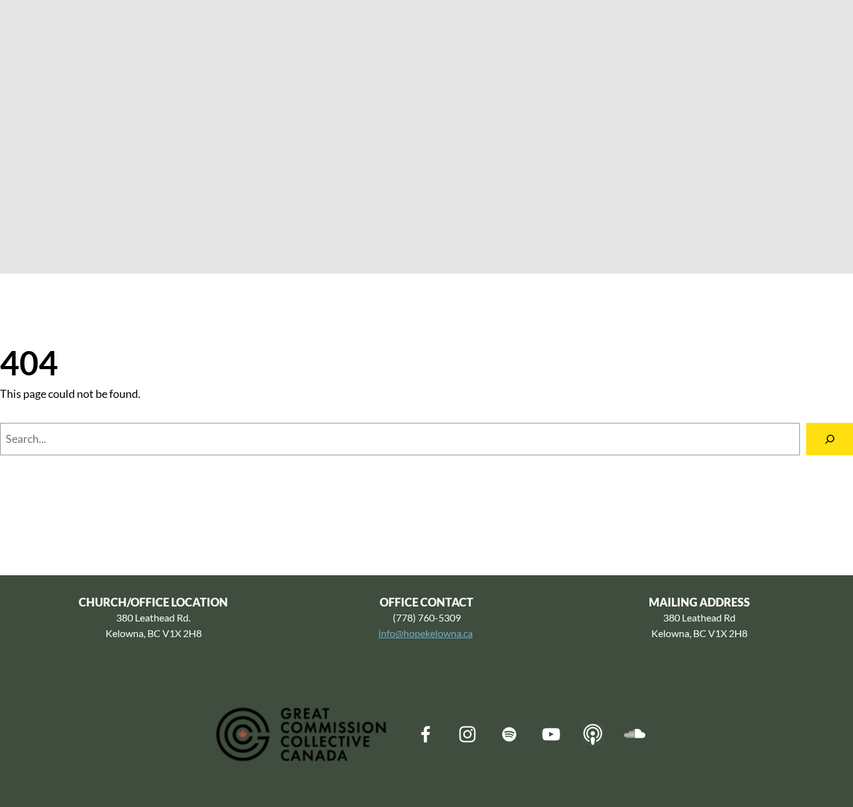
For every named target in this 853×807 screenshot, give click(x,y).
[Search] (829, 439)
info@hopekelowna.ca (425, 633)
